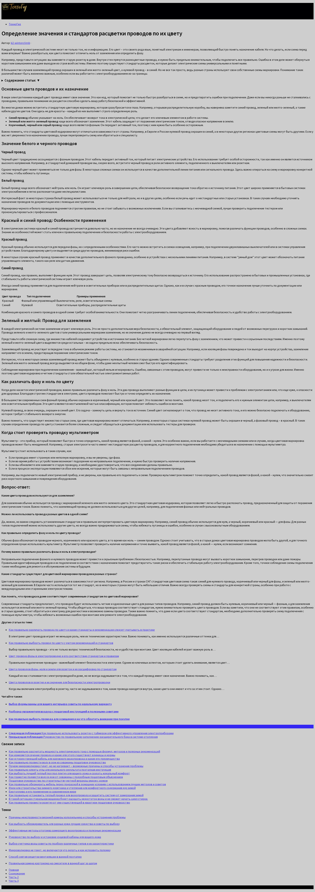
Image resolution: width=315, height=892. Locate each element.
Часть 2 (14, 877)
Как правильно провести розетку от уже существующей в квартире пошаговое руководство (69, 802)
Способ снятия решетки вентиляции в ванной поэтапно (45, 856)
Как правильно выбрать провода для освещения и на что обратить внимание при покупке (69, 719)
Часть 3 (14, 881)
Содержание (17, 873)
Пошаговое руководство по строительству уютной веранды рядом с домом (58, 780)
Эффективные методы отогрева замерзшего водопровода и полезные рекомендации (65, 830)
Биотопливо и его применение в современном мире (42, 791)
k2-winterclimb (20, 43)
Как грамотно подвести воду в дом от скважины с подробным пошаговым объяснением (66, 777)
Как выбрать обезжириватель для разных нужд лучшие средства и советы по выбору (64, 824)
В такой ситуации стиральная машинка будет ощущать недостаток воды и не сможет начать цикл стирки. (78, 799)
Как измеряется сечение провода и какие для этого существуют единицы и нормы (62, 755)
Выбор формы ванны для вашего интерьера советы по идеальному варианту (60, 704)
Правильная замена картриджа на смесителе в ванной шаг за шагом (53, 863)
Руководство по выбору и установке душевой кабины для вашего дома (55, 837)
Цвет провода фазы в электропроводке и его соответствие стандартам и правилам (64, 656)
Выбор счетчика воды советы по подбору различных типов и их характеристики (61, 843)
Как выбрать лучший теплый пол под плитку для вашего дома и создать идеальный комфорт (69, 773)
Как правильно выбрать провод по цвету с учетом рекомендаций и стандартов (61, 643)
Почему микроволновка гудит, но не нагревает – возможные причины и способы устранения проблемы (76, 766)
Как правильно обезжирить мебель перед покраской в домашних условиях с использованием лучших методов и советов (87, 784)
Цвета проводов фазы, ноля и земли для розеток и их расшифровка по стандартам (62, 669)
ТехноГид (15, 24)
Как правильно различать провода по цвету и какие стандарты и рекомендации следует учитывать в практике (82, 630)
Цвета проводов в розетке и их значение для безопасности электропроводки (59, 682)
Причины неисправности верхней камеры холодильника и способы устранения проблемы (67, 817)
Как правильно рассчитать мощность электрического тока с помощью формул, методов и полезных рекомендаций (84, 751)
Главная (14, 870)
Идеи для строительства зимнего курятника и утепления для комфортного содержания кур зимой (72, 788)
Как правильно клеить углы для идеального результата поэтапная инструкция (60, 769)
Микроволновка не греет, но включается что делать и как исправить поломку (59, 850)
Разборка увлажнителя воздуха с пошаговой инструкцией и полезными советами (63, 711)
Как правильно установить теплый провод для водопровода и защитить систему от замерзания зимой (76, 795)
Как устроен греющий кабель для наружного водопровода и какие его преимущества (64, 758)
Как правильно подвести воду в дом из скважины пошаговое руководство (57, 762)
